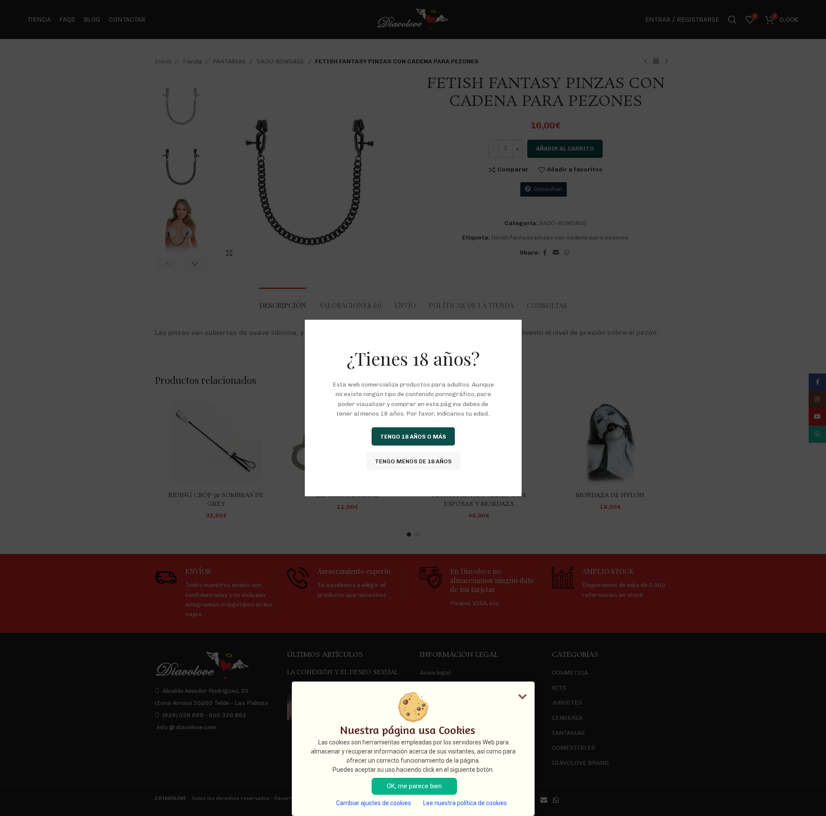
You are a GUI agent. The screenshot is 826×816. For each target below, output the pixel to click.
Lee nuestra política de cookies (465, 803)
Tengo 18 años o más (413, 436)
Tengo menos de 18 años (413, 461)
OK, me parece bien (414, 786)
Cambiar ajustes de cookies (373, 803)
